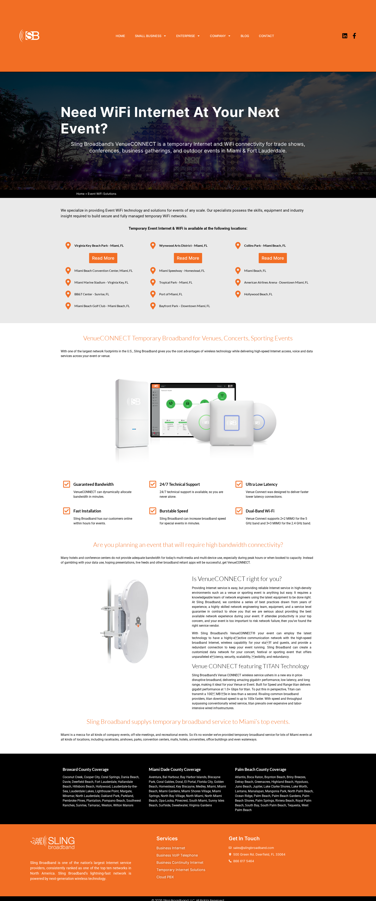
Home (120, 36)
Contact (266, 36)
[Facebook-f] (354, 36)
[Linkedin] (345, 36)
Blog (245, 36)
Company (218, 36)
